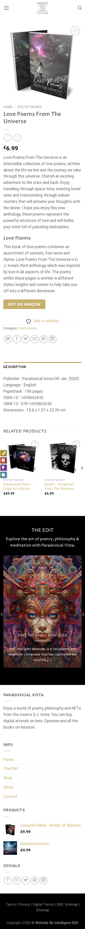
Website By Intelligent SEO (56, 923)
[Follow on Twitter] (26, 880)
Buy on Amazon (24, 304)
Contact (10, 796)
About (8, 787)
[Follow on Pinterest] (35, 880)
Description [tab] (14, 367)
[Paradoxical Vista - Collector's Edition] (21, 457)
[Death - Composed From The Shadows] (63, 457)
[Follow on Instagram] (17, 880)
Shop (7, 778)
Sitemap (42, 910)
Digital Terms (43, 904)
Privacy (24, 904)
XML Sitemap (67, 904)
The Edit (10, 768)
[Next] (82, 477)
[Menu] (6, 8)
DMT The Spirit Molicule (42, 635)
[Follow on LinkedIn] (43, 880)
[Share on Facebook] (17, 339)
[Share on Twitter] (26, 339)
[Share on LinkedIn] (53, 339)
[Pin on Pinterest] (43, 339)
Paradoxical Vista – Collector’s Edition (17, 486)
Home (7, 107)
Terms (10, 904)
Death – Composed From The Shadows (59, 486)
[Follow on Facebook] (8, 880)
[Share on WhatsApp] (8, 339)
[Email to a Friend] (35, 339)
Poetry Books (30, 107)
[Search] (80, 7)
